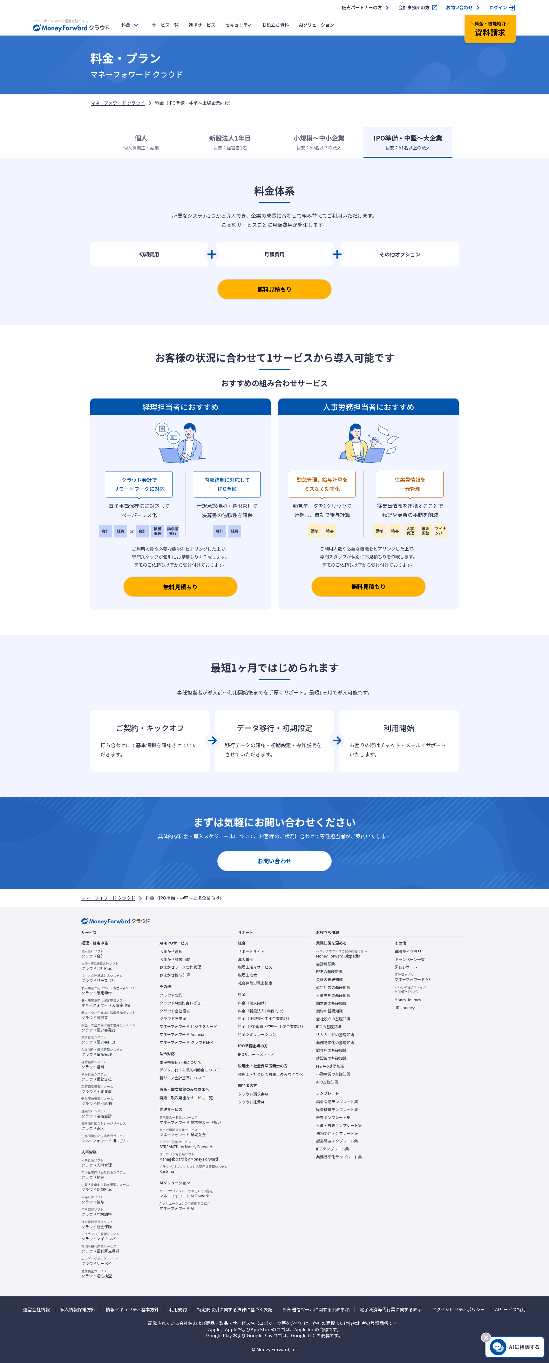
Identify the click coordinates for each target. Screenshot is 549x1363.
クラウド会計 (92, 953)
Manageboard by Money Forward (188, 1157)
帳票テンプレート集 (333, 1117)
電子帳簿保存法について (180, 1062)
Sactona (193, 1169)
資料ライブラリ (408, 951)
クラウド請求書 (108, 1015)
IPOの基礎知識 (329, 1026)
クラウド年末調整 (96, 1212)
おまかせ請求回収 (174, 959)
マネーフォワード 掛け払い (104, 1138)
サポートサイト (251, 951)
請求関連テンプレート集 (337, 1101)
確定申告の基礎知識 (333, 987)
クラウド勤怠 (103, 1175)
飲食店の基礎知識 (331, 1050)
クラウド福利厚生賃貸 (100, 1249)
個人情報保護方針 (78, 1310)
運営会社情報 (36, 1310)
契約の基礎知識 (329, 1010)
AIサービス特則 (510, 1310)
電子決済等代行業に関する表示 (391, 1310)
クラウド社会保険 (97, 1224)
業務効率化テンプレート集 (339, 1156)
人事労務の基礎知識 (333, 995)
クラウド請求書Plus (98, 1039)
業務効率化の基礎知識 (335, 1042)
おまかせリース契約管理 (180, 967)
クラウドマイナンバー (100, 1236)
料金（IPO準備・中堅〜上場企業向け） (271, 1026)
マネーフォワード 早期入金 (182, 1132)
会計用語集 (325, 963)
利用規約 (178, 1310)
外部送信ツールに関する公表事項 (316, 1310)
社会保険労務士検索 (255, 982)
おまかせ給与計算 (174, 975)
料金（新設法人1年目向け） (262, 1010)
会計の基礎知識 (329, 979)
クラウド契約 (170, 995)
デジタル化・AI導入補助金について (189, 1069)
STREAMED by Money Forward (185, 1144)
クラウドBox (103, 1126)
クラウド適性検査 (96, 1273)
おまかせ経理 (170, 951)
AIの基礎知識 (327, 1081)
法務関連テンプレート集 (337, 1133)
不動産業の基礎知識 (333, 1074)
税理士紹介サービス (255, 967)
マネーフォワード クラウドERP (186, 1042)
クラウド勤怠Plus (105, 1187)
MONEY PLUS (410, 989)
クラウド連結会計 (96, 1113)
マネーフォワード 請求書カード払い (190, 1120)
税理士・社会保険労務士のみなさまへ (270, 1074)
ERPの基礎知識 (329, 971)
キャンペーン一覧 (410, 959)
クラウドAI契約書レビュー (182, 1002)
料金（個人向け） (253, 1002)
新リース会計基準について (182, 1077)
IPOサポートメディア (256, 1054)
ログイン (498, 7)
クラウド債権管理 (102, 1052)
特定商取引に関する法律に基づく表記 (235, 1310)
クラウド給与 (92, 1199)
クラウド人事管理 (96, 1163)
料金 (125, 25)
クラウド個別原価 (97, 1101)
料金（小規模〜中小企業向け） (264, 1018)
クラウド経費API (252, 1101)
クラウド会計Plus (100, 966)
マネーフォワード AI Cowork (186, 1193)
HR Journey (405, 1007)
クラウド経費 (94, 1064)
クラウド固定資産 (97, 1089)
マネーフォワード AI (184, 1206)
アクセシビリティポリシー (458, 1310)
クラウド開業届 (172, 1018)
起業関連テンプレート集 (337, 1140)
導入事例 (245, 959)
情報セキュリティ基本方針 (132, 1310)
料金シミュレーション (257, 1034)
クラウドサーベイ (100, 1261)
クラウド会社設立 (174, 1010)
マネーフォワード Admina (181, 1034)
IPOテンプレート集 (332, 1148)
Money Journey (408, 999)
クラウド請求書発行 (108, 1027)
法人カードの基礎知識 (335, 1034)
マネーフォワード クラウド (118, 103)
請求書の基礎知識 (331, 1003)
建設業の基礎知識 (331, 1058)
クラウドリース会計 (102, 978)
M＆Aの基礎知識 (330, 1066)
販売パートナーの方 (362, 7)
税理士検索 (247, 975)
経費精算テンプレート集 (337, 1109)
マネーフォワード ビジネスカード (188, 1026)
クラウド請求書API (254, 1093)
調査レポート (406, 967)
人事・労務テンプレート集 (339, 1125)
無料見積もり (274, 289)
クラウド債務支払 (96, 1077)
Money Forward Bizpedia (341, 953)
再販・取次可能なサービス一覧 (186, 1097)
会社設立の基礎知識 (333, 1018)
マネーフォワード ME (413, 977)
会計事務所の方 (414, 7)
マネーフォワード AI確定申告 (106, 1003)
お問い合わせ (459, 7)
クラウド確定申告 (108, 990)
